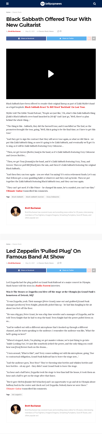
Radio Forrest (43, 285)
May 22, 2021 (30, 263)
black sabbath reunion (35, 197)
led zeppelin (17, 395)
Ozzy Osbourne (53, 197)
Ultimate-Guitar (14, 190)
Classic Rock (16, 12)
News (51, 31)
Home (8, 12)
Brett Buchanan (14, 31)
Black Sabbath (17, 197)
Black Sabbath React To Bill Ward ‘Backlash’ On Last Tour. (55, 107)
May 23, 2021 (30, 31)
